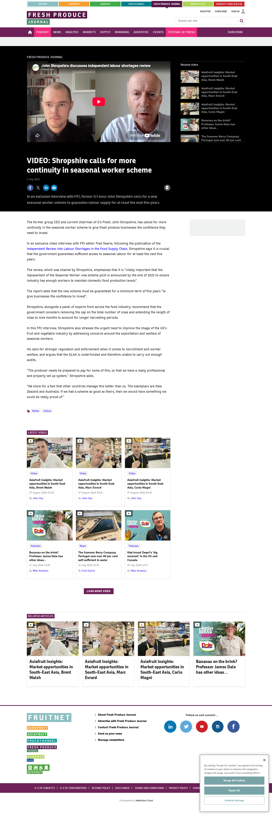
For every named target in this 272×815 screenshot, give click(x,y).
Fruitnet (43, 4)
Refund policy (101, 788)
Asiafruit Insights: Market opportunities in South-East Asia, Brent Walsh (219, 76)
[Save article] (167, 187)
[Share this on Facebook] (30, 187)
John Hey (38, 498)
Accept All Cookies (234, 780)
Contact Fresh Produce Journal (118, 727)
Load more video (99, 591)
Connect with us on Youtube (202, 726)
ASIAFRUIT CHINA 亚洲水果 (229, 4)
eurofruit (74, 4)
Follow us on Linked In (170, 726)
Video (34, 473)
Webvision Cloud (144, 800)
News (83, 546)
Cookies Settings (234, 800)
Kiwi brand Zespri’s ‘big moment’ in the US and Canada (142, 556)
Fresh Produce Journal (45, 57)
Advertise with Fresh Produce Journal (122, 721)
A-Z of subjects (45, 788)
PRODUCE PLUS (198, 4)
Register (205, 11)
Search (241, 21)
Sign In (235, 11)
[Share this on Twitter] (38, 187)
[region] (234, 783)
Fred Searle (88, 570)
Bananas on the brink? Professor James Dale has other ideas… (218, 124)
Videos (47, 410)
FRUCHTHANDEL (136, 4)
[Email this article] (54, 187)
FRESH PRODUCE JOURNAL (167, 4)
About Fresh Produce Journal (117, 715)
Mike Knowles (40, 570)
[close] (170, 179)
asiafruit (105, 4)
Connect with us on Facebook (233, 726)
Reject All (234, 790)
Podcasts (36, 546)
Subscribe (221, 11)
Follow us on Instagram (218, 726)
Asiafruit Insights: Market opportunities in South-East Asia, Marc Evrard (219, 92)
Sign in (123, 179)
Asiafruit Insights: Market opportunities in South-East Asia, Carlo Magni (219, 108)
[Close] (264, 760)
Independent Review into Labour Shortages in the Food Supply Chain (77, 249)
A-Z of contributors (73, 788)
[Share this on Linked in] (46, 187)
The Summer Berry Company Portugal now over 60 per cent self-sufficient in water (221, 140)
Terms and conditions (149, 788)
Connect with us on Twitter (186, 726)
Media (35, 410)
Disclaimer (122, 788)
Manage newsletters (111, 740)
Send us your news (110, 733)
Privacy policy (178, 788)
